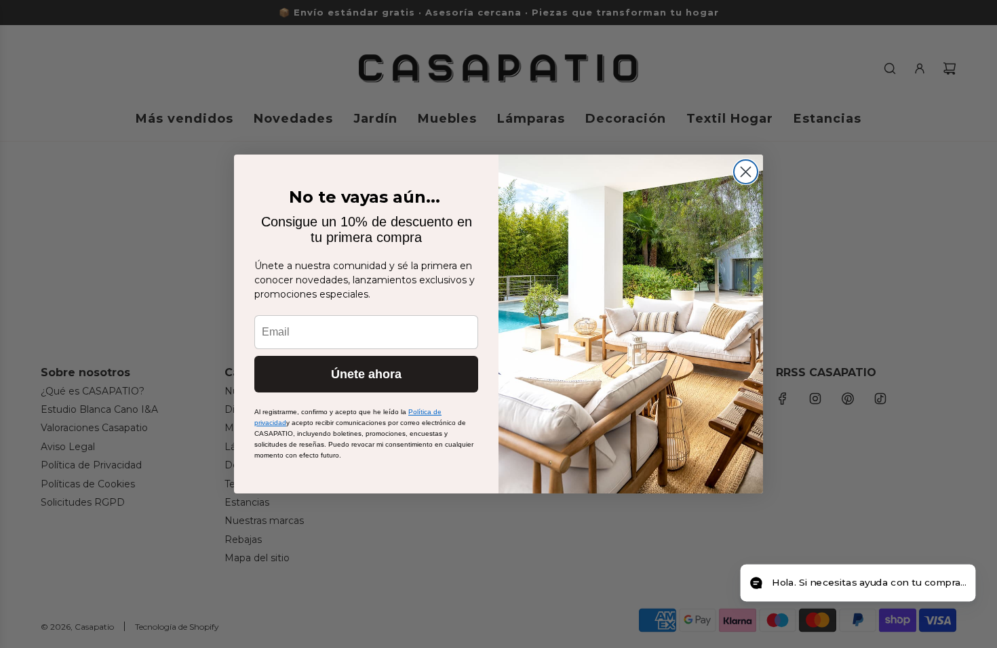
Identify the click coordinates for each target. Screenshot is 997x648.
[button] (857, 583)
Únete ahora (366, 374)
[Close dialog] (746, 172)
